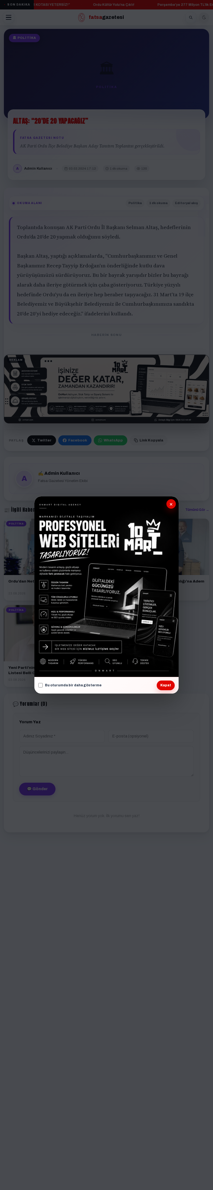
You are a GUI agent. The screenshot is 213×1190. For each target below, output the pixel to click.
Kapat (165, 685)
